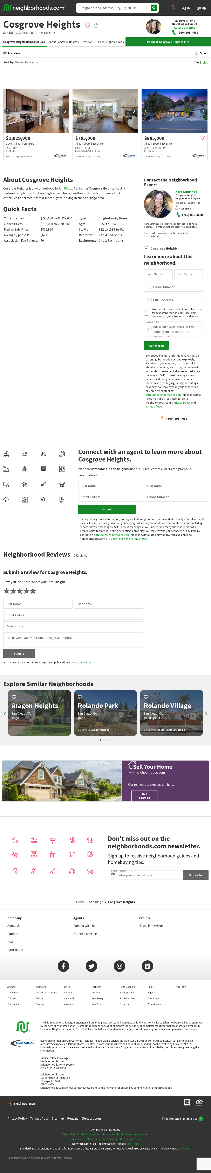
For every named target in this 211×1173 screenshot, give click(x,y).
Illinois (66, 986)
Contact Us (15, 950)
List (205, 62)
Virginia (152, 992)
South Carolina (127, 998)
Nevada (95, 992)
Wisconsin (181, 986)
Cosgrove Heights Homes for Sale (24, 42)
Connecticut (13, 1004)
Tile (196, 62)
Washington (154, 998)
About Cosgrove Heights (63, 42)
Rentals (72, 1118)
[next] (65, 111)
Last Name (184, 274)
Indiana (67, 992)
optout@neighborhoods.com (164, 395)
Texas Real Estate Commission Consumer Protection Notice (105, 1139)
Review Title (14, 626)
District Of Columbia (46, 992)
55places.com (91, 1118)
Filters (204, 53)
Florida (39, 998)
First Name (154, 274)
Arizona (11, 986)
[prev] (7, 111)
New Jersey (97, 998)
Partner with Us (84, 925)
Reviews (87, 42)
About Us (13, 925)
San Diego (65, 188)
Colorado (12, 998)
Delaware (40, 986)
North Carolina (127, 986)
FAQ (10, 942)
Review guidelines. (80, 662)
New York (96, 1004)
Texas (151, 986)
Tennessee (125, 1004)
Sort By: (8, 62)
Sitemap (58, 1118)
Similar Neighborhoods (110, 42)
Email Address (163, 299)
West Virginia (154, 1004)
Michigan (96, 986)
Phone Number (164, 287)
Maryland (68, 998)
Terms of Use (154, 406)
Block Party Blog (151, 925)
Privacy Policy (182, 402)
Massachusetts (71, 1004)
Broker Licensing (85, 934)
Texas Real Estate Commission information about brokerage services (105, 1134)
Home (80, 902)
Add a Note (153, 322)
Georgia (39, 1004)
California (26, 33)
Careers (12, 934)
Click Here (133, 1144)
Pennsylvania (127, 992)
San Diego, (10, 33)
